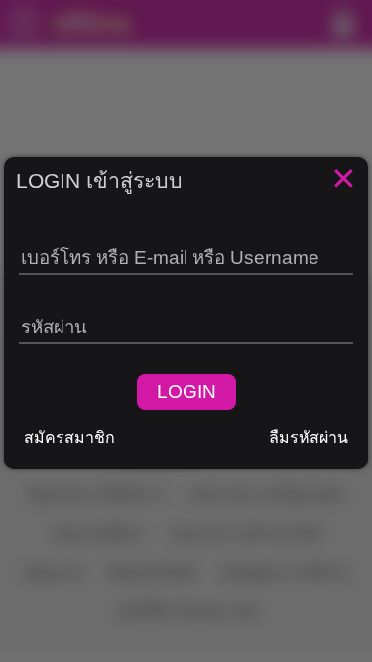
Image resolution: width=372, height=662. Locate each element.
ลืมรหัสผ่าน (308, 437)
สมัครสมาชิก (69, 437)
